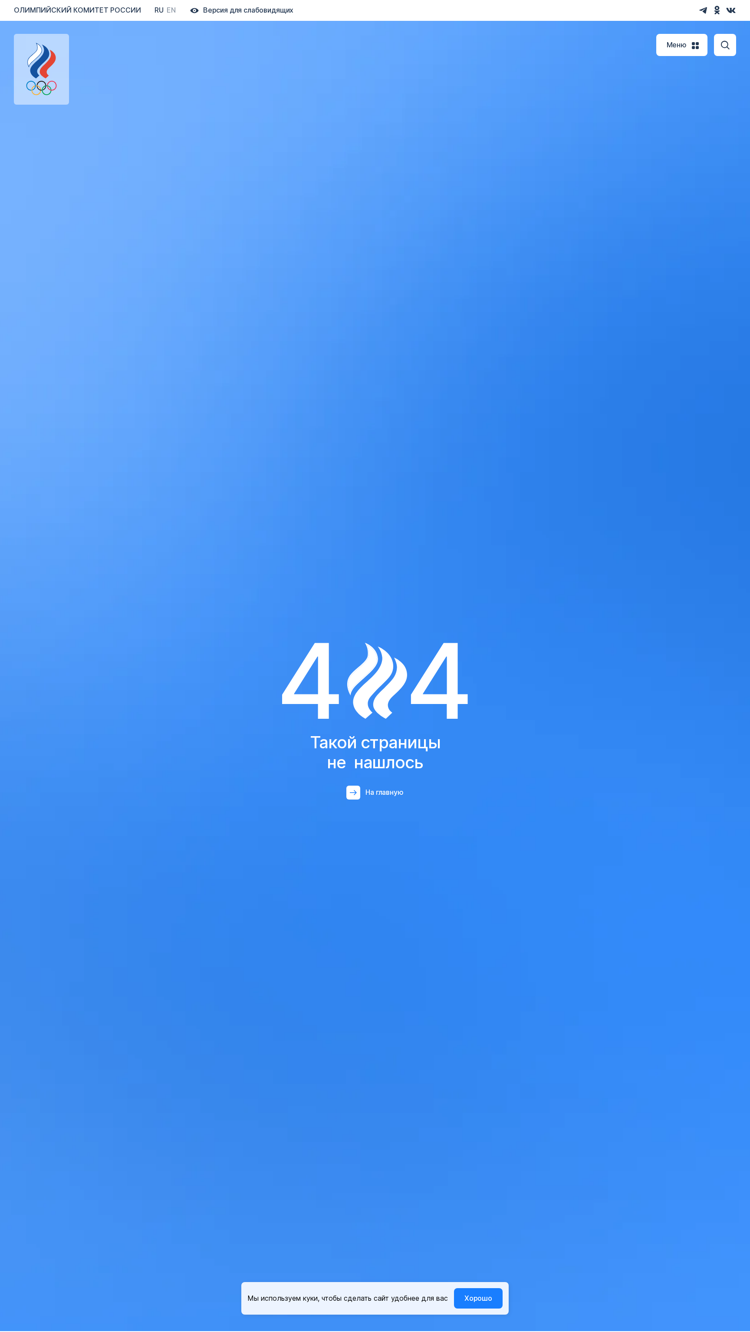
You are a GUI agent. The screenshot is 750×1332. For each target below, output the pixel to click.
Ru (159, 10)
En (171, 10)
